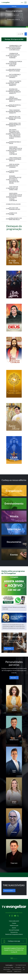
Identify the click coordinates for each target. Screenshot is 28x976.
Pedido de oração (14, 925)
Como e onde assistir (14, 921)
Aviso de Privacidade (14, 930)
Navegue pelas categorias (13, 19)
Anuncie (14, 927)
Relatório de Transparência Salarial (14, 934)
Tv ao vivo (14, 6)
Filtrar (26, 34)
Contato (14, 923)
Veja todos (13, 677)
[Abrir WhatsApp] (24, 972)
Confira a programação (13, 15)
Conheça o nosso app (14, 941)
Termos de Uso (14, 932)
